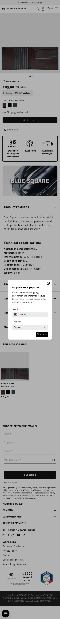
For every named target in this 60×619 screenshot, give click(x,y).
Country (16, 309)
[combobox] (23, 314)
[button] (48, 283)
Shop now (42, 334)
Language (17, 322)
